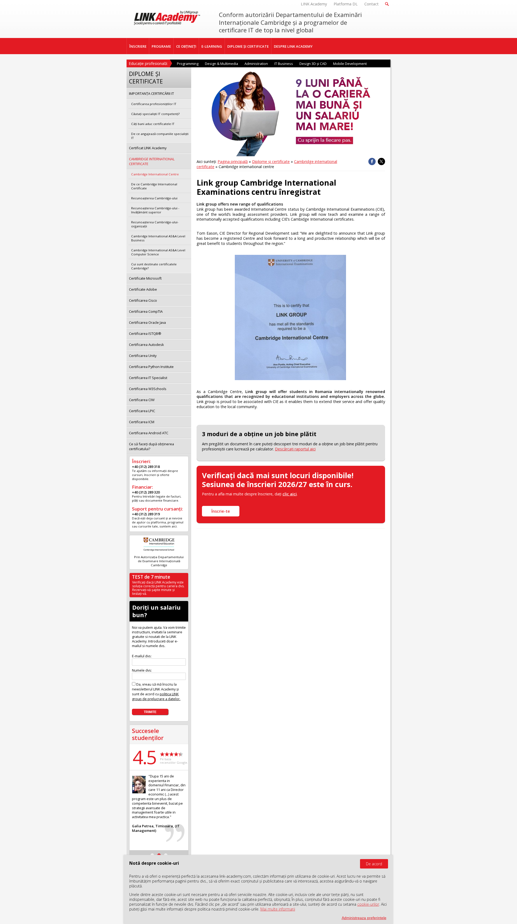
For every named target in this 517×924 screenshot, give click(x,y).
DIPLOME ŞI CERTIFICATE (248, 46)
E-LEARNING (211, 46)
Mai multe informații (277, 909)
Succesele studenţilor (148, 734)
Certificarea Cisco (143, 300)
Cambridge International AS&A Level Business (158, 238)
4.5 (144, 757)
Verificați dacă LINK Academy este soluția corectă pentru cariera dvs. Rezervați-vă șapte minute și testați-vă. (158, 588)
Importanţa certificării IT (151, 93)
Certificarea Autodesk (146, 344)
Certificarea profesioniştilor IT (153, 104)
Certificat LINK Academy (147, 147)
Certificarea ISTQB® (145, 333)
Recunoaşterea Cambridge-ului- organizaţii (155, 224)
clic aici (289, 493)
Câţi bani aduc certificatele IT (152, 124)
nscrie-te (220, 511)
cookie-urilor (368, 904)
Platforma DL (346, 3)
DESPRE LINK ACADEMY (293, 46)
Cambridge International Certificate (151, 161)
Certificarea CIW (142, 399)
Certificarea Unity (142, 355)
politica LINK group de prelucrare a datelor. (156, 696)
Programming (187, 63)
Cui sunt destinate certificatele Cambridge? (154, 266)
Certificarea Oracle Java (147, 322)
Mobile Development (350, 63)
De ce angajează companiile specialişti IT (159, 136)
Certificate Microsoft (145, 278)
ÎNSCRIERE (137, 46)
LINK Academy (314, 3)
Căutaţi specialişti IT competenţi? (155, 114)
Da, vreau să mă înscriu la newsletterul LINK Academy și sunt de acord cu (156, 691)
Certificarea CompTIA (146, 311)
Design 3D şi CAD (313, 63)
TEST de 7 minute (151, 577)
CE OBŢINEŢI (186, 46)
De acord (374, 863)
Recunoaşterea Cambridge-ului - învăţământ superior (155, 210)
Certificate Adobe (143, 289)
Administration (256, 63)
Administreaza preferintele (364, 918)
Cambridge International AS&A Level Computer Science (158, 252)
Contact (371, 3)
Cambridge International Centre (155, 174)
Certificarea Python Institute (151, 366)
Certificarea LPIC (142, 410)
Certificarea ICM (141, 421)
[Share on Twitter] (381, 161)
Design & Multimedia (221, 63)
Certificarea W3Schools (147, 388)
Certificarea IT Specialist (148, 377)
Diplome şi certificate (271, 161)
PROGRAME (161, 46)
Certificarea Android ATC (148, 432)
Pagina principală (233, 161)
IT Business (283, 63)
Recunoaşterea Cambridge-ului (154, 198)
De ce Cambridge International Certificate (154, 186)
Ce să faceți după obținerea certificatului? (151, 446)
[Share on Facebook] (372, 161)
